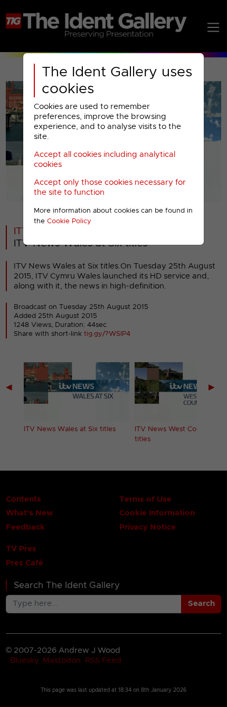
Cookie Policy (69, 221)
